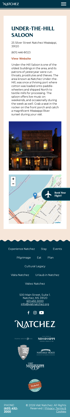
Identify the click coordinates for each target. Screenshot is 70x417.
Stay (44, 248)
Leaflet (58, 222)
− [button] (13, 184)
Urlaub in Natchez (47, 275)
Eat (39, 257)
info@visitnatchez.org (35, 304)
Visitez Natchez (35, 283)
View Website (21, 58)
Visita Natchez (20, 275)
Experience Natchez (21, 248)
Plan (51, 257)
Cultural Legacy (35, 266)
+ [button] (13, 179)
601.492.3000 (35, 301)
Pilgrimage (24, 257)
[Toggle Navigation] (63, 4)
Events (57, 248)
